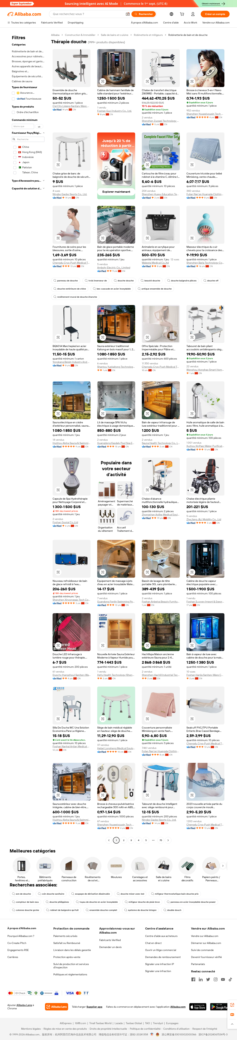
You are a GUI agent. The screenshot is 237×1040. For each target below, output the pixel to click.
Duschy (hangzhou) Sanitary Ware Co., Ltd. (72, 674)
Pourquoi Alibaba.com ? (20, 936)
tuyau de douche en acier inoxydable (99, 902)
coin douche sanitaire (53, 894)
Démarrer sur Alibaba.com (206, 943)
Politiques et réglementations (70, 974)
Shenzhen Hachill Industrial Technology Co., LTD (161, 674)
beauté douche (152, 280)
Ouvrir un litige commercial (160, 950)
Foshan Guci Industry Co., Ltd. (114, 110)
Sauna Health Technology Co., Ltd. (161, 443)
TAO (147, 1023)
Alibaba (55, 34)
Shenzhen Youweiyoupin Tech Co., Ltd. (205, 113)
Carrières (12, 957)
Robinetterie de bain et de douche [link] (188, 34)
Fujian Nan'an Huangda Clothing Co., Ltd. (205, 194)
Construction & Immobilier (80, 34)
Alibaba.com (178, 1006)
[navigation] (28, 438)
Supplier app (94, 1006)
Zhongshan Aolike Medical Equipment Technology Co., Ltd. (161, 514)
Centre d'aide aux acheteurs (161, 936)
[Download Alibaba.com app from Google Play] (220, 1006)
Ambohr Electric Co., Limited (113, 267)
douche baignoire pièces (183, 280)
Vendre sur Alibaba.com (204, 936)
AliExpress (66, 1023)
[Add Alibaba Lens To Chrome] (56, 1006)
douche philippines (59, 902)
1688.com (80, 1023)
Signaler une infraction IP (159, 964)
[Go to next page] (168, 840)
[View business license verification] (152, 1034)
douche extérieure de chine (71, 288)
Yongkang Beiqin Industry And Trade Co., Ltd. (72, 361)
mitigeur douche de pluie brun (144, 902)
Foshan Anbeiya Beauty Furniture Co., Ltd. (161, 601)
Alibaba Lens (24, 1005)
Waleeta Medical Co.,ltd (155, 262)
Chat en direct (153, 943)
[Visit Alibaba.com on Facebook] (193, 979)
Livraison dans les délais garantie (72, 950)
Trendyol (158, 1023)
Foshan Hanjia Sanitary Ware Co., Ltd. (205, 674)
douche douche (126, 280)
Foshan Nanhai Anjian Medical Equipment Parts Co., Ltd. (72, 746)
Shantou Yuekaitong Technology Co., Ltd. (116, 366)
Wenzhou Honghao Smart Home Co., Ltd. (205, 369)
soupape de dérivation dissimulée (92, 894)
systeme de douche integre (142, 910)
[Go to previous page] (109, 840)
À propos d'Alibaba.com (21, 928)
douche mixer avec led (132, 894)
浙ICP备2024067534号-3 (213, 1034)
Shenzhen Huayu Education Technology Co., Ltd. (161, 194)
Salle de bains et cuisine (114, 34)
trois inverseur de (98, 280)
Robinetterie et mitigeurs (148, 34)
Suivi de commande (202, 950)
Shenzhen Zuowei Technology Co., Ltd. (161, 120)
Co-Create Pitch (16, 943)
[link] (232, 1005)
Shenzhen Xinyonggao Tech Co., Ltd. (72, 599)
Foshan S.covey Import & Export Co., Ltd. (205, 601)
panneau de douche (67, 280)
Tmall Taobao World (100, 1023)
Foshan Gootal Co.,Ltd (65, 522)
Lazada (119, 1023)
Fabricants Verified (110, 940)
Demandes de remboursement (163, 957)
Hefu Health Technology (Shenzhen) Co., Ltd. (116, 674)
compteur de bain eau (27, 902)
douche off (212, 280)
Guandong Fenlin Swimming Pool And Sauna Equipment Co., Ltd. (116, 601)
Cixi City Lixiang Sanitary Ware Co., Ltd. (72, 106)
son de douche (23, 894)
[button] (128, 14)
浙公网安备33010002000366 (179, 1034)
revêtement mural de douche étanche (77, 297)
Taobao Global (134, 1023)
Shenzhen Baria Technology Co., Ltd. (205, 262)
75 (161, 840)
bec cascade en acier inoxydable (114, 288)
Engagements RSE (18, 950)
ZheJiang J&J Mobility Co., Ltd (203, 519)
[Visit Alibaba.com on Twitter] (208, 979)
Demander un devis (110, 947)
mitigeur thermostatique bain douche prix (176, 894)
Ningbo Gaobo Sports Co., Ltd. (70, 194)
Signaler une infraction (158, 971)
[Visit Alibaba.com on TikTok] (230, 979)
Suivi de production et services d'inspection (71, 966)
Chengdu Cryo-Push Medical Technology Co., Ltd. (72, 262)
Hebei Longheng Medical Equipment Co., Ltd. (116, 748)
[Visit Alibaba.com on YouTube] (223, 979)
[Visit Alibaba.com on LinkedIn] (200, 979)
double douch (174, 910)
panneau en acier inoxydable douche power (193, 902)
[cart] (183, 14)
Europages (172, 1023)
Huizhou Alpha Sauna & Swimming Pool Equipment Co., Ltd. (72, 443)
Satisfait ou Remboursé (66, 943)
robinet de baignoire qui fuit (64, 910)
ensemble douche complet (103, 910)
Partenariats (198, 964)
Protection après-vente (66, 957)
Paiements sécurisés (65, 936)
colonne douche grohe (27, 910)
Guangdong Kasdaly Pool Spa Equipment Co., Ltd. (116, 443)
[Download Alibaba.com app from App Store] (197, 1006)
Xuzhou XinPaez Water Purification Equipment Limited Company (205, 446)
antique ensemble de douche (156, 288)
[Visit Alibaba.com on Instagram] (215, 979)
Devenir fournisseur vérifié (206, 957)
